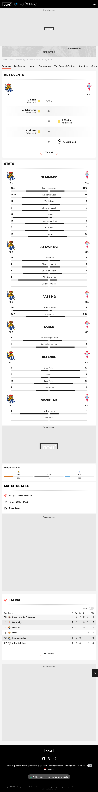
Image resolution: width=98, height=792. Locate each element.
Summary (6, 66)
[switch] (91, 608)
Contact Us (9, 765)
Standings (83, 66)
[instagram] (54, 759)
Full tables (49, 653)
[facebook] (44, 759)
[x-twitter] (49, 759)
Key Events (19, 66)
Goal (15, 787)
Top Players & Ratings (64, 66)
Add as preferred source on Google (50, 777)
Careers (44, 765)
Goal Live (81, 765)
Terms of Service (21, 765)
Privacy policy (34, 765)
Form (85, 608)
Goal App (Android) (56, 765)
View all (49, 152)
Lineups (31, 66)
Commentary (45, 66)
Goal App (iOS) (70, 765)
